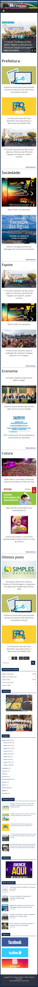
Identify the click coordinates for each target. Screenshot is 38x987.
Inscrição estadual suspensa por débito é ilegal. (19, 379)
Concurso (4, 771)
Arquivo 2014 (7, 754)
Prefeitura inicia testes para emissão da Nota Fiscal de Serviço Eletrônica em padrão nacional (19, 89)
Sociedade (5, 793)
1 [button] (3, 50)
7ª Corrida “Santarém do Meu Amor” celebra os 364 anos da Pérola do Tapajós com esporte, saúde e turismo (19, 153)
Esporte (5, 22)
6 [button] (11, 50)
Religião (4, 790)
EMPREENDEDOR (7, 779)
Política (4, 785)
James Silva (25, 981)
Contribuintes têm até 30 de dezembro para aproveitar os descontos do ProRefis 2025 (19, 120)
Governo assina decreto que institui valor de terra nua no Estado (19, 407)
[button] (32, 50)
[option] (19, 37)
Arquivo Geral (5, 740)
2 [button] (5, 50)
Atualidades (5, 768)
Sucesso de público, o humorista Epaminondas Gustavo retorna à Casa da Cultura (19, 539)
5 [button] (9, 50)
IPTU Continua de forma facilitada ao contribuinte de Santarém (19, 436)
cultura (4, 774)
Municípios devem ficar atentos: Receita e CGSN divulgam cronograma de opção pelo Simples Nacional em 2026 (19, 585)
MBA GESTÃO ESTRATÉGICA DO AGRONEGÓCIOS (19, 509)
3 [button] (6, 50)
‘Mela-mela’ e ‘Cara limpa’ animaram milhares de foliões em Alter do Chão (19, 480)
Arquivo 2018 (7, 765)
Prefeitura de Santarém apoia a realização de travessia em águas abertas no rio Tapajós (19, 353)
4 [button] (8, 50)
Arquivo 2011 (7, 745)
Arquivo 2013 (7, 751)
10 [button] (17, 50)
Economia (4, 776)
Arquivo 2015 (7, 756)
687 (21, 658)
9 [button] (15, 50)
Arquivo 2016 (7, 759)
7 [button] (12, 50)
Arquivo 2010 (7, 743)
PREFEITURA (11, 22)
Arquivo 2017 (7, 762)
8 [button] (14, 50)
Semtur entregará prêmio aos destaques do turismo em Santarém (19, 247)
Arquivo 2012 (7, 748)
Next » (26, 658)
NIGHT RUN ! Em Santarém (19, 209)
